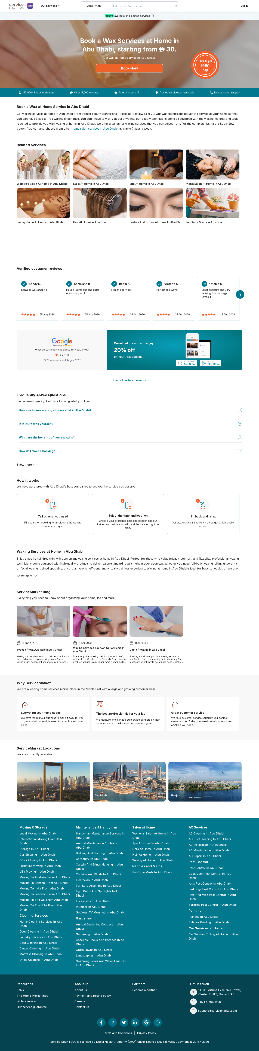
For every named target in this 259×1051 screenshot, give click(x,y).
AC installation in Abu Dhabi (208, 844)
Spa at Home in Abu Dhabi (150, 843)
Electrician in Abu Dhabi (92, 880)
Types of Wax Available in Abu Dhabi (39, 649)
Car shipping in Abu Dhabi (38, 854)
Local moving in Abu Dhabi (38, 833)
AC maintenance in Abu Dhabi (209, 850)
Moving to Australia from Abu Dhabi (45, 877)
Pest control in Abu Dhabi (206, 868)
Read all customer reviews (129, 380)
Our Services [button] (49, 5)
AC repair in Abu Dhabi (205, 856)
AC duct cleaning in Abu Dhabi (210, 839)
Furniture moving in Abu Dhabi (40, 866)
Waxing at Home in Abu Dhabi (153, 860)
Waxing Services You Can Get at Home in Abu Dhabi (98, 649)
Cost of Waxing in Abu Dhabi (147, 649)
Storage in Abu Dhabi (34, 849)
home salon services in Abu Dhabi (95, 128)
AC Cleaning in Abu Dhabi (206, 833)
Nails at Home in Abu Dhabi (151, 849)
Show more (24, 464)
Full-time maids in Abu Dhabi (152, 872)
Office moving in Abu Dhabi (38, 860)
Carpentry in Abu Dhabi (92, 859)
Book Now (129, 68)
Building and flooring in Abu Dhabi (99, 853)
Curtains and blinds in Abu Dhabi (98, 874)
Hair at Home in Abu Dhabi (150, 854)
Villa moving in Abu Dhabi (37, 871)
